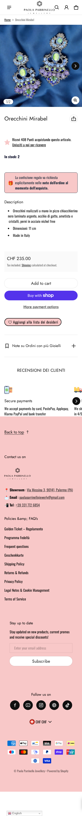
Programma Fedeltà (17, 537)
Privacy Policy (13, 581)
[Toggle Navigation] (9, 7)
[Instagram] (41, 705)
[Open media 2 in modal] (41, 66)
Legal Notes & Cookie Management (26, 590)
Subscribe (41, 661)
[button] (57, 7)
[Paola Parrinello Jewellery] (39, 7)
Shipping (26, 265)
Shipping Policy (14, 563)
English (16, 813)
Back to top (14, 432)
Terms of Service (15, 599)
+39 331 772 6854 (28, 505)
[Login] (66, 7)
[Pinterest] (54, 705)
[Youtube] (28, 705)
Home (7, 20)
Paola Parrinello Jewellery (31, 771)
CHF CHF (41, 721)
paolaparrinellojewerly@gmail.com (42, 497)
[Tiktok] (67, 705)
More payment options (41, 306)
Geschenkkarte (14, 555)
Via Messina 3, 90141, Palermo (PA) (50, 489)
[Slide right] (75, 66)
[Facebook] (15, 705)
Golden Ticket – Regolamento (23, 528)
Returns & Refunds (16, 572)
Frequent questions (16, 546)
